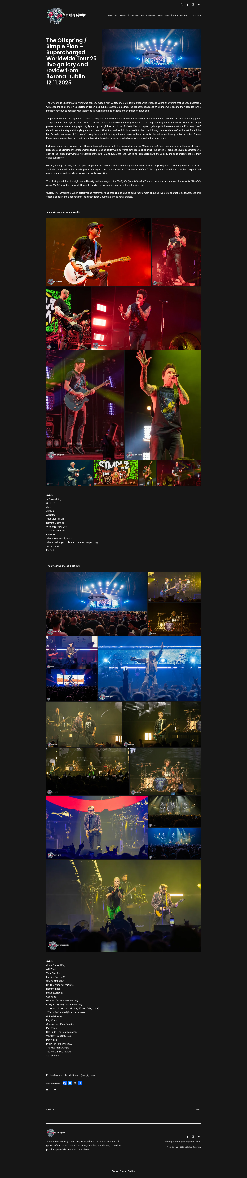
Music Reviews (180, 15)
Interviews (121, 15)
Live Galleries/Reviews (142, 15)
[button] (182, 4)
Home (110, 15)
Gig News (196, 15)
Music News (164, 15)
